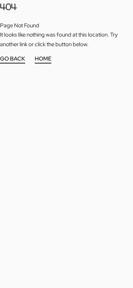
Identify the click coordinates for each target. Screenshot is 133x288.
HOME (43, 59)
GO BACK (12, 59)
